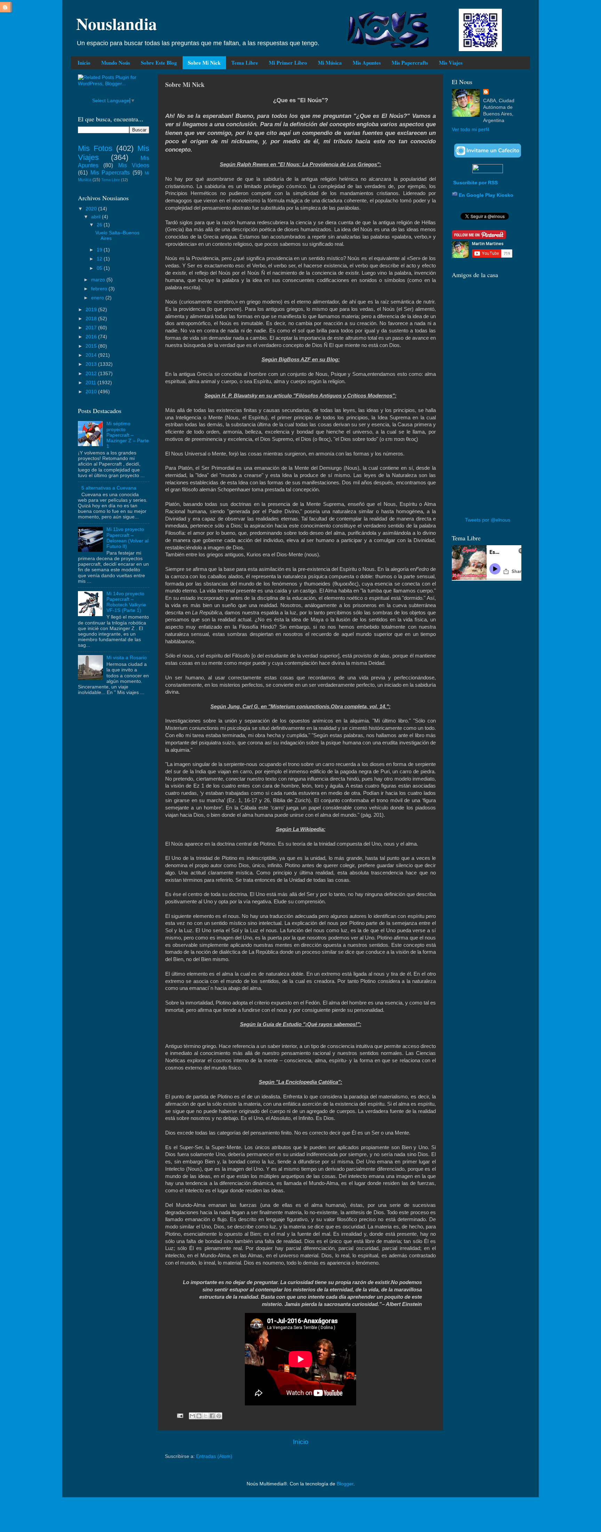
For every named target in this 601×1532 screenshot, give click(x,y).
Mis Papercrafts (410, 62)
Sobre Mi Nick (204, 62)
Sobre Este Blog (159, 62)
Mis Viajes (451, 62)
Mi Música (330, 62)
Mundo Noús (115, 62)
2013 (92, 364)
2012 (92, 373)
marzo (98, 279)
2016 (92, 336)
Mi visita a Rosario (126, 657)
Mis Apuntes (367, 62)
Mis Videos (133, 165)
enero (98, 297)
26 (100, 224)
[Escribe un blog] (198, 1415)
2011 (91, 382)
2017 (92, 327)
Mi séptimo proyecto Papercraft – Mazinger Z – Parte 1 (127, 435)
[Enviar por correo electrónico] (192, 1415)
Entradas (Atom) (214, 1456)
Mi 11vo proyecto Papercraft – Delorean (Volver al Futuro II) (127, 538)
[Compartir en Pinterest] (218, 1415)
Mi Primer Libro (288, 62)
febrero (100, 288)
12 (100, 258)
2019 (92, 309)
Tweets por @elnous (487, 520)
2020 (92, 208)
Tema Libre (244, 62)
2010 (92, 391)
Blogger (345, 1483)
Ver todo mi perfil (470, 129)
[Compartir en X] (205, 1415)
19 (100, 249)
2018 (92, 318)
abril (96, 216)
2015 (92, 346)
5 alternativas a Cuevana (108, 488)
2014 (92, 355)
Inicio (84, 62)
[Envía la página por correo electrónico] (180, 1415)
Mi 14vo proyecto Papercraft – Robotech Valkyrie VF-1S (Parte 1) (126, 602)
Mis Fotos (95, 148)
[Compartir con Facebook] (212, 1415)
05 (100, 268)
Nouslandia (116, 23)
